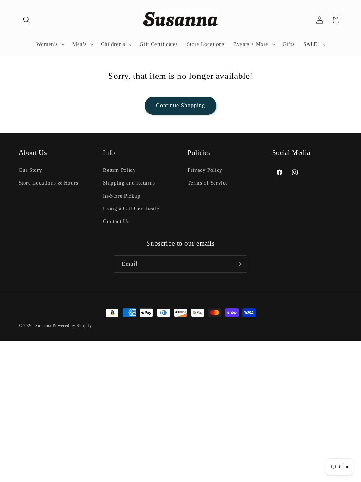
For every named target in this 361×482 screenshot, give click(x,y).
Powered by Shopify (72, 326)
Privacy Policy (205, 170)
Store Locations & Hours (49, 183)
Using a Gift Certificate (131, 208)
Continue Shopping (181, 105)
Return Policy (119, 170)
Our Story (30, 170)
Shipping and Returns (129, 183)
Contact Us (116, 221)
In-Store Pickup (121, 196)
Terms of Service (208, 183)
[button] (27, 20)
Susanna (44, 326)
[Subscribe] (239, 264)
